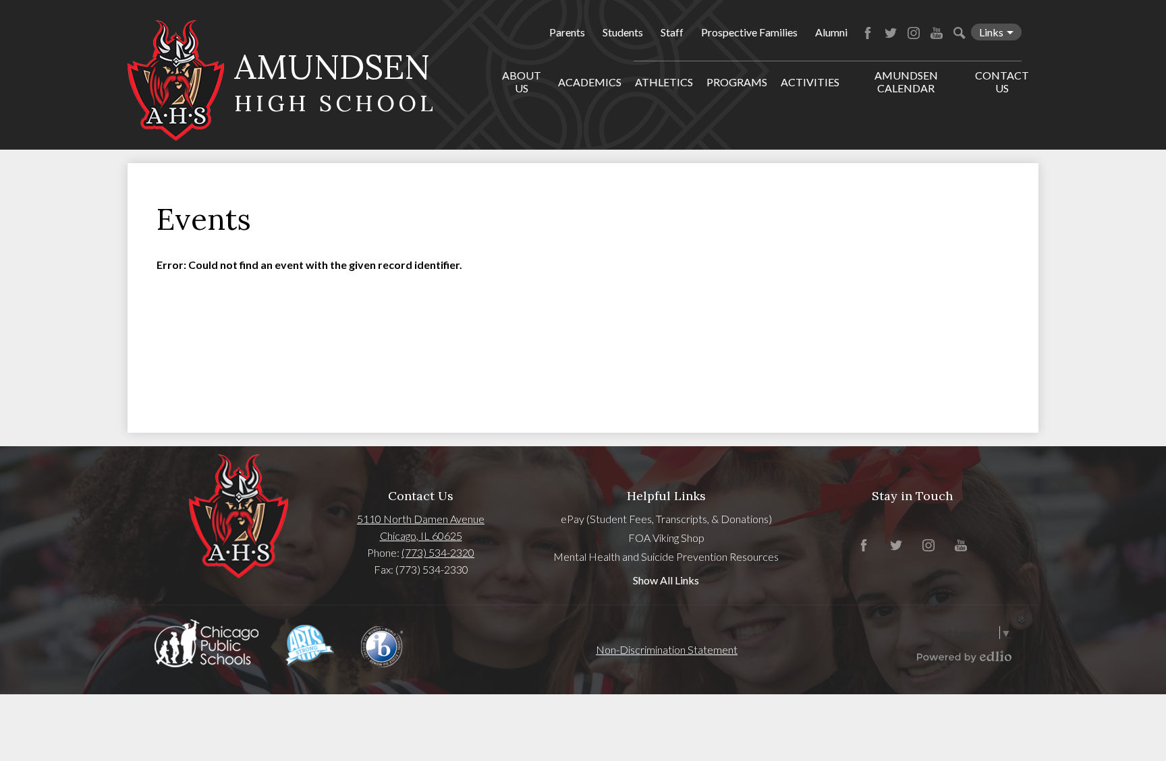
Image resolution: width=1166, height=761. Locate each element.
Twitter (891, 33)
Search (959, 33)
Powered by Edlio (964, 656)
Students (623, 32)
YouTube (937, 33)
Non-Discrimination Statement (667, 649)
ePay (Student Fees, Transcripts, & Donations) (666, 518)
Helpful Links (666, 496)
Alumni (831, 32)
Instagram (914, 33)
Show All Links (666, 580)
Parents (567, 32)
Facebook (868, 33)
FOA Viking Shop (666, 537)
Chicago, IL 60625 (421, 535)
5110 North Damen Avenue (420, 518)
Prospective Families (749, 32)
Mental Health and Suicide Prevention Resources (666, 556)
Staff (672, 32)
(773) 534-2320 (437, 552)
